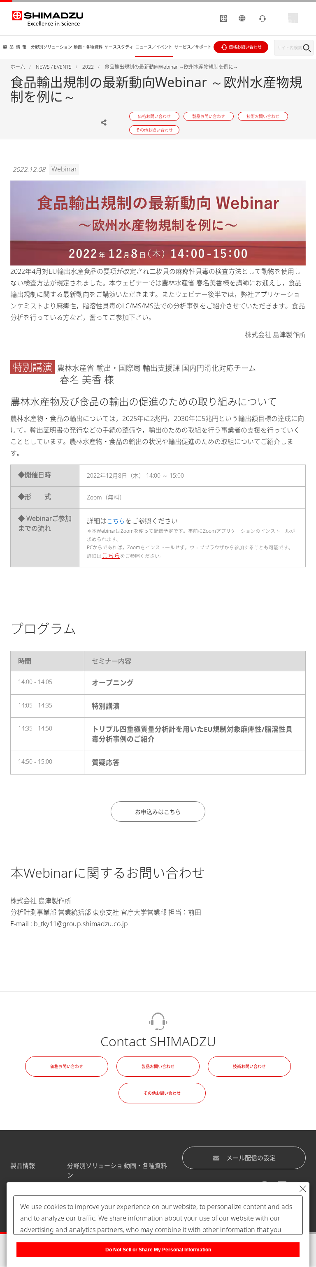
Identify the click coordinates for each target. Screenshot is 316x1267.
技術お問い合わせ (249, 1066)
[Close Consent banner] (302, 1188)
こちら (111, 555)
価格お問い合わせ (66, 1066)
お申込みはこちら (158, 812)
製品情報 (22, 1165)
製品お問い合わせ (158, 1066)
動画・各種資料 (145, 1165)
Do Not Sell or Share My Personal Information (158, 1250)
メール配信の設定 (251, 1158)
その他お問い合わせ (162, 1093)
